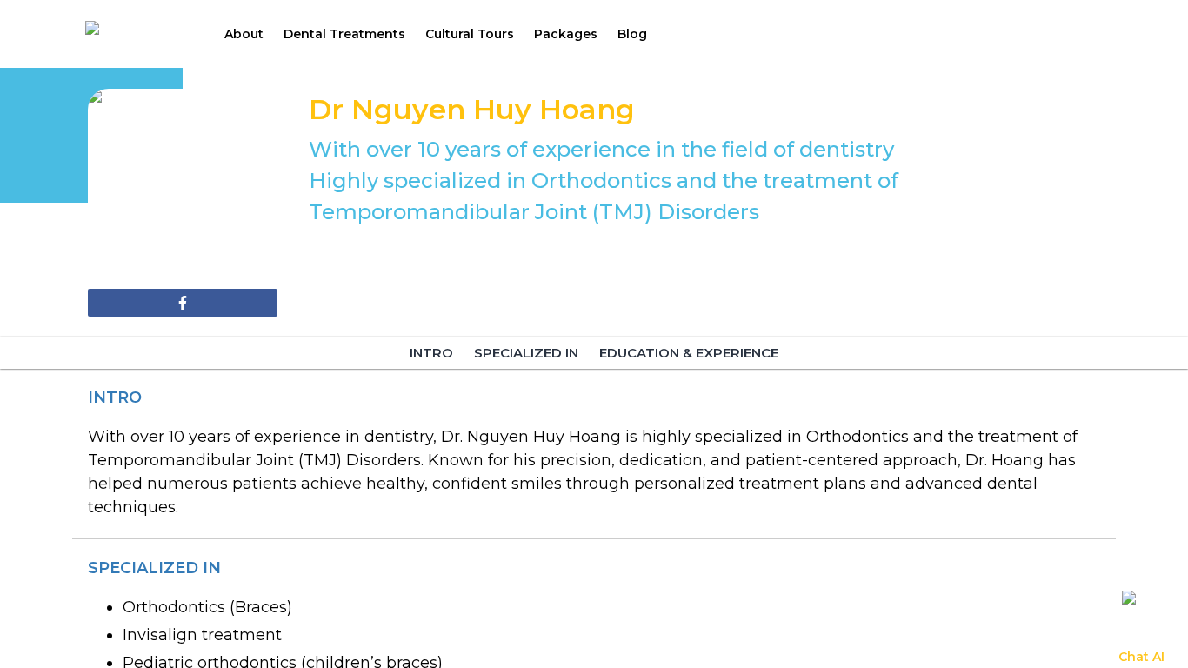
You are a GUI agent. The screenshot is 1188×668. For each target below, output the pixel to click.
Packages (565, 34)
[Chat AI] (1141, 610)
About (244, 34)
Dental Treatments (344, 34)
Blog (632, 34)
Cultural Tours (469, 34)
